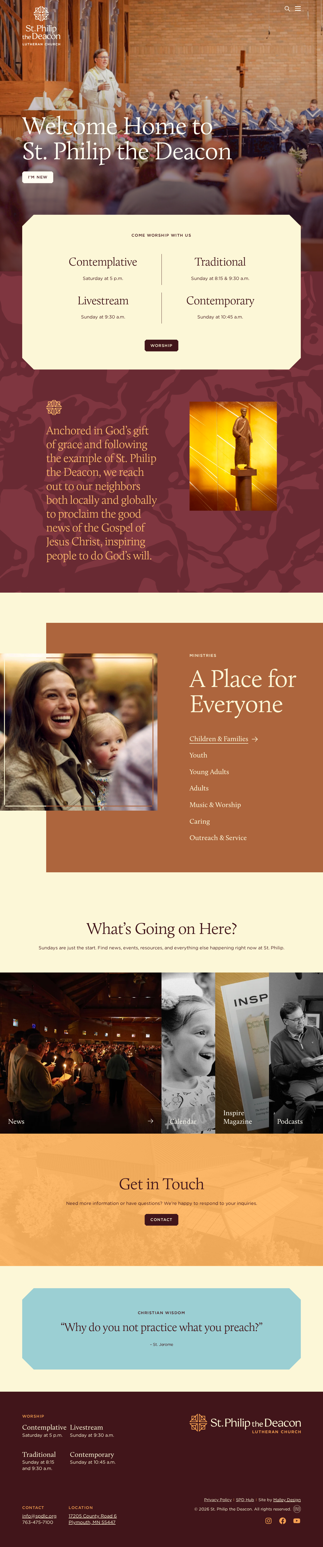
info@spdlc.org (39, 1516)
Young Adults (209, 772)
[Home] (41, 26)
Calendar (183, 1121)
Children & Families (219, 739)
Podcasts (290, 1121)
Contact (161, 1219)
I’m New (38, 177)
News (16, 1121)
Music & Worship (215, 805)
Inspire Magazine (237, 1117)
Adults (199, 788)
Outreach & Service (218, 838)
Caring (200, 821)
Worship (161, 345)
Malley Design (287, 1499)
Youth (198, 755)
